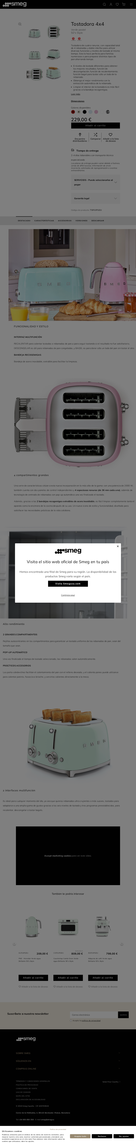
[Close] (118, 546)
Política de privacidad (58, 1129)
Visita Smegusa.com (68, 583)
